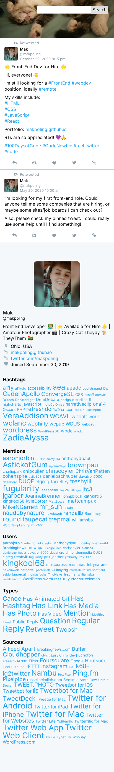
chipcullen (33, 471)
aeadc (74, 388)
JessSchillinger (70, 490)
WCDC (94, 417)
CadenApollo (21, 393)
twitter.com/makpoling (34, 358)
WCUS (73, 424)
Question (55, 620)
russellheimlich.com (44, 680)
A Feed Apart (19, 648)
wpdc (66, 431)
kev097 (85, 557)
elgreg (42, 481)
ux (82, 409)
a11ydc (20, 388)
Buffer (79, 649)
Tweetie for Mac (51, 699)
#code (11, 151)
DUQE (26, 481)
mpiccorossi (57, 564)
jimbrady (71, 557)
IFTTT (33, 666)
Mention (77, 612)
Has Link (47, 605)
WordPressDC (48, 431)
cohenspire (15, 476)
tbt (77, 410)
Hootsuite (96, 660)
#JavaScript (17, 115)
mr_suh (50, 507)
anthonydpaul (75, 458)
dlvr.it (45, 655)
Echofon (85, 655)
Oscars (9, 409)
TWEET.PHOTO (34, 684)
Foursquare (54, 660)
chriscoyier (60, 471)
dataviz (100, 395)
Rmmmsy (93, 513)
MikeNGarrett (20, 507)
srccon (67, 409)
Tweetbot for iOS (74, 685)
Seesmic (70, 680)
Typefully (64, 737)
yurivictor (35, 525)
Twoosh (67, 629)
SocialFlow (88, 680)
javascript (31, 404)
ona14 (99, 404)
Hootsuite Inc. (14, 667)
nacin (68, 507)
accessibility (39, 388)
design (66, 400)
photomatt (43, 570)
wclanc (14, 423)
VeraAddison (25, 415)
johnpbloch (72, 496)
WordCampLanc (14, 525)
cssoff (89, 395)
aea (59, 387)
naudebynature (23, 512)
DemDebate (47, 399)
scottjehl (98, 570)
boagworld (100, 543)
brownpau (83, 465)
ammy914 (53, 459)
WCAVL (60, 416)
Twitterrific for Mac (91, 721)
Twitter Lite (45, 721)
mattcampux (82, 501)
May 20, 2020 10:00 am (40, 190)
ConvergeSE (57, 394)
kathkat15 (93, 496)
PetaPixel (64, 674)
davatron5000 (90, 476)
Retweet (39, 628)
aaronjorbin (18, 458)
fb (91, 399)
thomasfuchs (36, 574)
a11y (8, 387)
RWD (56, 410)
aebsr (40, 458)
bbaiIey (85, 543)
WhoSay (79, 737)
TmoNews (55, 574)
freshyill (80, 481)
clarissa (87, 548)
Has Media (81, 606)
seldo (7, 574)
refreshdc (38, 409)
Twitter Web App (33, 727)
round (12, 519)
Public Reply (25, 621)
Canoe (12, 598)
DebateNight (25, 400)
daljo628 (35, 477)
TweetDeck (19, 698)
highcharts (12, 404)
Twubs (50, 737)
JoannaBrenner (42, 496)
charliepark (12, 471)
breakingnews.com (54, 649)
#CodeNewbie (57, 145)
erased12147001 (15, 661)
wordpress (20, 430)
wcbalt (79, 416)
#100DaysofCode (22, 145)
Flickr (33, 661)
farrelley (60, 481)
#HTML (12, 103)
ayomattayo (57, 466)
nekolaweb (54, 514)
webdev (87, 424)
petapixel (27, 570)
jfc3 (87, 489)
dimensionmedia (79, 552)
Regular (86, 620)
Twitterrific (65, 721)
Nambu (44, 673)
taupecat (35, 519)
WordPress (32, 579)
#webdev (81, 83)
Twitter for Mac (54, 714)
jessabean (49, 490)
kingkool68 (13, 501)
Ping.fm (86, 673)
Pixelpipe (14, 679)
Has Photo (20, 613)
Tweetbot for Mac (66, 690)
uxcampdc (93, 410)
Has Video (50, 614)
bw (105, 388)
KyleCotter (36, 501)
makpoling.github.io (46, 129)
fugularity (21, 488)
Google (77, 660)
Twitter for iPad (51, 707)
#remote (47, 89)
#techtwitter (86, 145)
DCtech (8, 400)
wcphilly (37, 424)
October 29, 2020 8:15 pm (42, 59)
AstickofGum (25, 464)
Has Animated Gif (46, 598)
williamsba (82, 519)
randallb (73, 513)
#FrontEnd (59, 83)
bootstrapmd (92, 388)
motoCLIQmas (53, 404)
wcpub (57, 424)
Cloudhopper (21, 654)
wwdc (78, 431)
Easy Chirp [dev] (64, 655)
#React (11, 121)
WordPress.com (19, 742)
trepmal (60, 519)
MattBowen (57, 501)
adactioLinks (33, 543)
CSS (79, 394)
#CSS (10, 109)
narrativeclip (79, 404)
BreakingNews (14, 548)
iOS (71, 667)
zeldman (92, 579)
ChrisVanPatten (93, 471)
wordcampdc (12, 579)
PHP (21, 409)
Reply (13, 629)
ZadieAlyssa (26, 437)
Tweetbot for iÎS (20, 691)
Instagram (54, 666)
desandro (10, 482)
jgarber (13, 495)
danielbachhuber (60, 476)
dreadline (79, 400)
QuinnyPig (60, 570)
